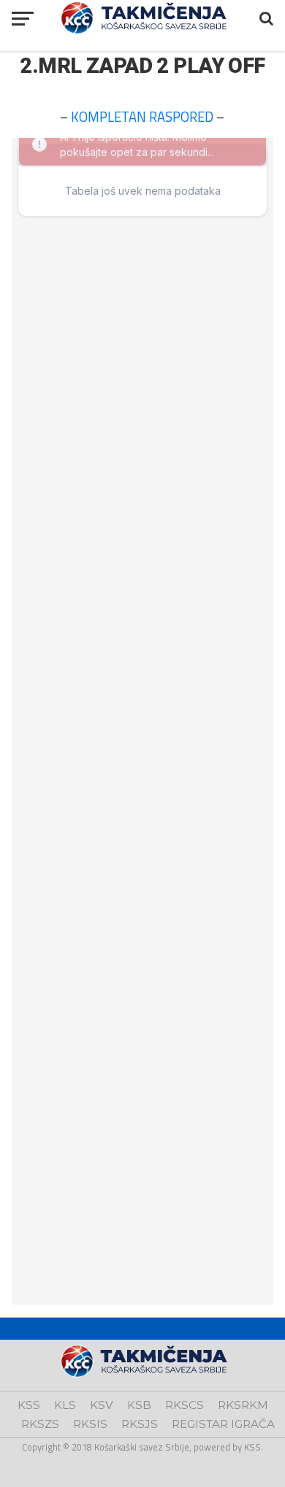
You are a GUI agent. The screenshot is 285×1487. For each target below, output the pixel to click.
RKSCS (184, 1405)
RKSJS (139, 1424)
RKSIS (90, 1424)
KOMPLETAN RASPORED (142, 116)
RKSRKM (243, 1405)
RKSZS (40, 1424)
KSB (139, 1405)
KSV (101, 1405)
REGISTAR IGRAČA (223, 1424)
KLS (65, 1405)
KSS (29, 1405)
